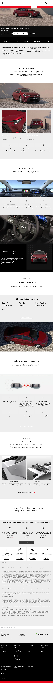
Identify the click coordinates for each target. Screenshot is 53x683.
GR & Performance (45, 645)
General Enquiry (30, 666)
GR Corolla (43, 650)
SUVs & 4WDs (17, 645)
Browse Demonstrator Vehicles (6, 666)
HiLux (28, 647)
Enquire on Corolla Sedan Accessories (25, 492)
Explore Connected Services (7, 262)
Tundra (29, 650)
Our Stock (26, 41)
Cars (9, 627)
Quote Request (3, 669)
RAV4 (15, 647)
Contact (29, 662)
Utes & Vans (30, 645)
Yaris (2, 647)
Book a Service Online (18, 664)
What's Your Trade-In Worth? (20, 33)
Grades (5, 41)
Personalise (6, 558)
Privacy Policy (25, 675)
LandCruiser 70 (30, 648)
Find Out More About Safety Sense (26, 426)
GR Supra (42, 651)
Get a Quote (42, 537)
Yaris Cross (16, 655)
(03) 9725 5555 (23, 637)
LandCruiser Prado (17, 651)
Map (2, 638)
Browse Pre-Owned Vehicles (6, 664)
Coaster (29, 652)
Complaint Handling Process (33, 675)
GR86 (42, 648)
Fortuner (15, 654)
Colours (16, 41)
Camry (2, 650)
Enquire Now (37, 41)
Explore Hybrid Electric (26, 317)
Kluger (15, 658)
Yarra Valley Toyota (43, 2)
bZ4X (15, 648)
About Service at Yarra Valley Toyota (19, 667)
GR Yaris (42, 647)
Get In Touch (46, 558)
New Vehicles (6, 627)
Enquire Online (6, 33)
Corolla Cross (16, 656)
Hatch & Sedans (4, 645)
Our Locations (30, 664)
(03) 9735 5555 (6, 637)
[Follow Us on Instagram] (3, 673)
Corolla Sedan (13, 627)
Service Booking (26, 513)
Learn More (9, 537)
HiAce (29, 651)
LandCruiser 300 (17, 659)
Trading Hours (8, 638)
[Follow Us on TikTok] (5, 673)
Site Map (21, 675)
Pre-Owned (3, 662)
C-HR (15, 652)
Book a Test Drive (32, 33)
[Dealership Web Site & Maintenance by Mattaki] (3, 678)
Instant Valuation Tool (4, 667)
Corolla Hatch (3, 648)
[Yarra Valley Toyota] (3, 3)
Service (16, 662)
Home (2, 627)
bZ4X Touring (16, 650)
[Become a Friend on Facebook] (1, 673)
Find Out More (33, 558)
